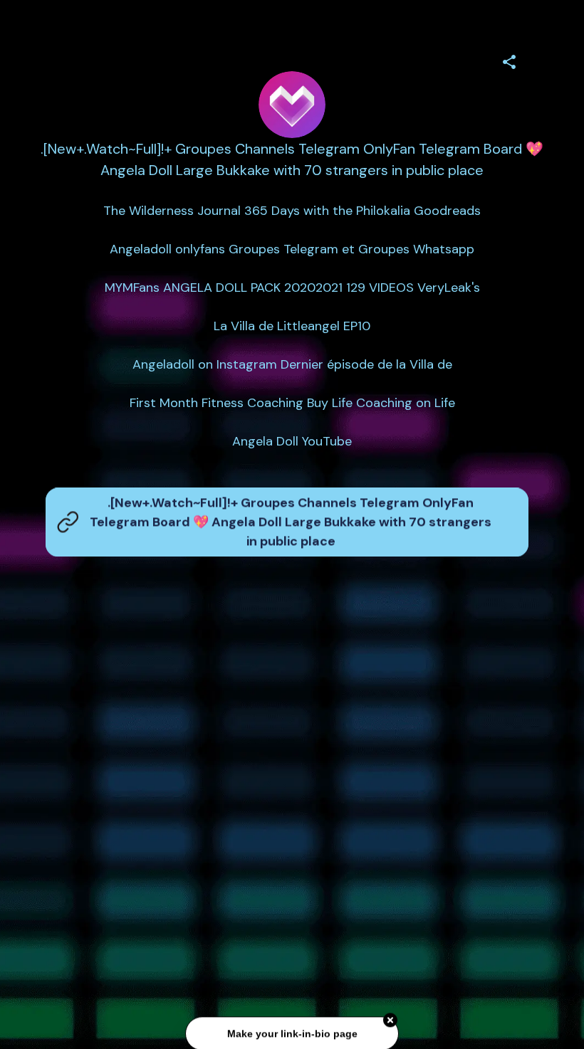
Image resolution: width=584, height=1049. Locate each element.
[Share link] (509, 60)
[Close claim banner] (390, 1019)
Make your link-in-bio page (291, 1032)
